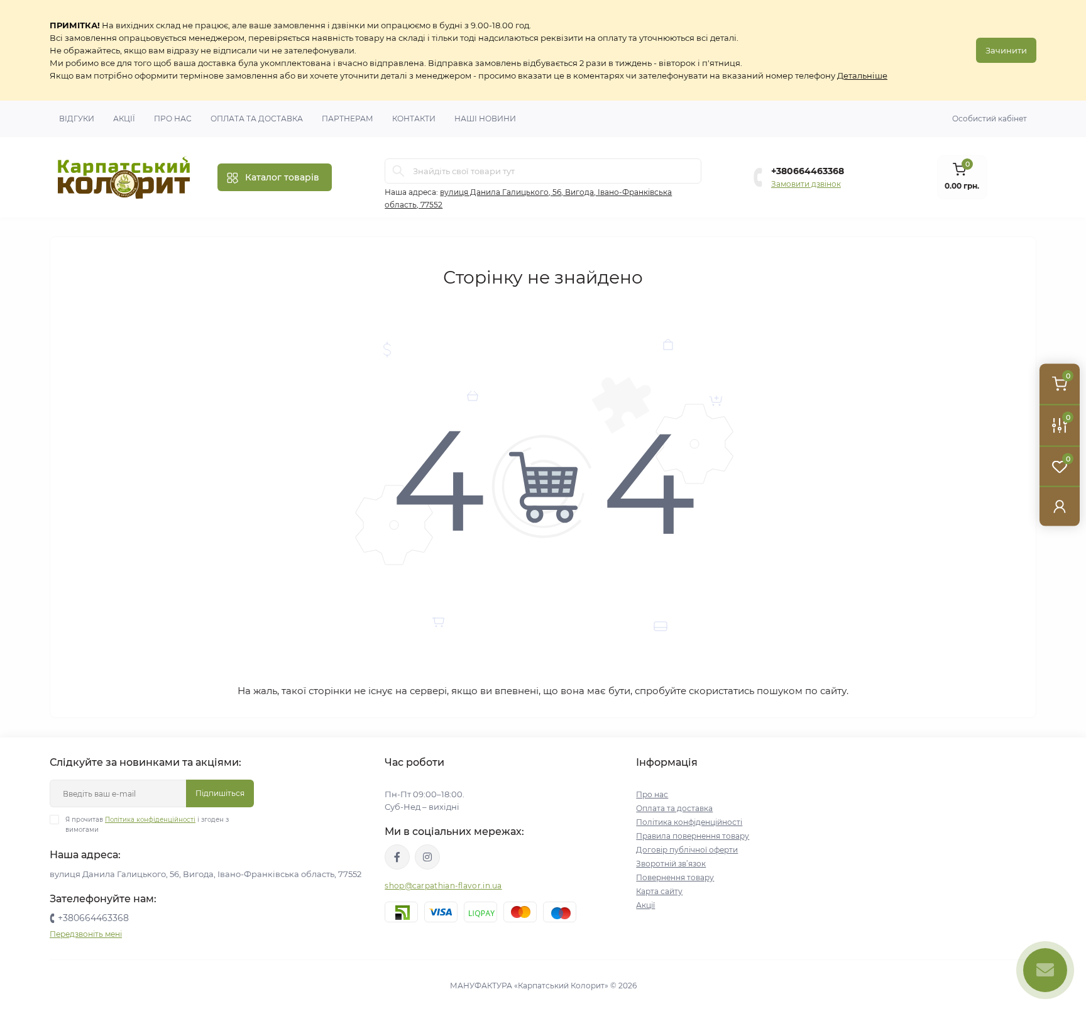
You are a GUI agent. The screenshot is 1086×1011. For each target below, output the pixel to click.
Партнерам (347, 118)
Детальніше (862, 75)
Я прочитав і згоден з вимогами (147, 824)
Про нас (173, 118)
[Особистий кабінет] (1059, 505)
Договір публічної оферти (687, 849)
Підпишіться (219, 793)
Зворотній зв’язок (671, 863)
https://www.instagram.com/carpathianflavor (427, 857)
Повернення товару (675, 877)
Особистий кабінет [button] (989, 118)
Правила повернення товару (692, 836)
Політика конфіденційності (150, 819)
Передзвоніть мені (86, 934)
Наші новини (485, 118)
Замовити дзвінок (806, 184)
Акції (124, 118)
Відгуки (76, 118)
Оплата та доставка (257, 118)
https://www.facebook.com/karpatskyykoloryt (397, 857)
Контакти (414, 118)
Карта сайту (659, 891)
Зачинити (1006, 50)
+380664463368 (807, 171)
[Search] (398, 171)
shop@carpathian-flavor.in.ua (443, 885)
